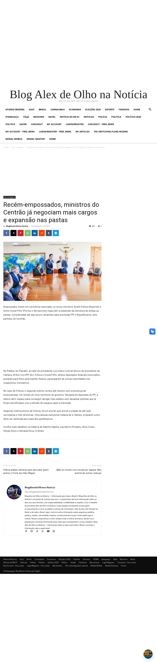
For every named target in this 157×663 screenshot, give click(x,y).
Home (52, 138)
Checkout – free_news (101, 124)
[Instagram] (33, 531)
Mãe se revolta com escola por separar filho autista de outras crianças (79, 471)
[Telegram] (56, 233)
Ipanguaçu (12, 116)
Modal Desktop (36, 138)
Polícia (102, 116)
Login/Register (75, 124)
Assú (31, 109)
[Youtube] (49, 531)
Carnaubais (58, 109)
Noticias (89, 116)
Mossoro (38, 116)
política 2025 (133, 116)
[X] (13, 233)
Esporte (109, 109)
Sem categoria (17, 147)
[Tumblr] (49, 233)
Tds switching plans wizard (111, 131)
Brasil (42, 109)
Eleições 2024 (93, 109)
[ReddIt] (42, 233)
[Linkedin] (35, 233)
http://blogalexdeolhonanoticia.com (39, 492)
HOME (137, 109)
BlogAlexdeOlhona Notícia (17, 226)
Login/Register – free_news (55, 131)
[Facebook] (6, 233)
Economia (75, 109)
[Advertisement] (78, 21)
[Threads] (54, 531)
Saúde (23, 124)
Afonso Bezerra (15, 109)
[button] (150, 109)
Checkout (37, 124)
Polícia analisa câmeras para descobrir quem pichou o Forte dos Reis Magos (26, 471)
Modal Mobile (14, 138)
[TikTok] (38, 531)
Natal (52, 116)
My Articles (83, 131)
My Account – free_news (20, 131)
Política (116, 116)
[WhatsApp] (28, 233)
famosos (124, 109)
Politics (10, 124)
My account (54, 124)
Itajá (26, 116)
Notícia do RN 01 (69, 116)
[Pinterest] (20, 233)
